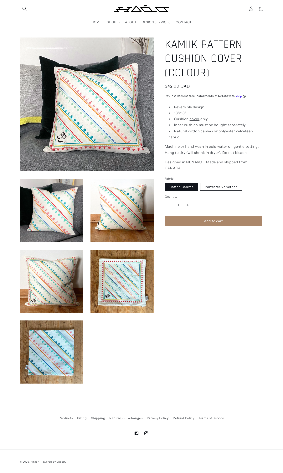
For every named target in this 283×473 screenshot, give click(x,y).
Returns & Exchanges (126, 418)
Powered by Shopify (53, 461)
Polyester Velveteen (221, 187)
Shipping (98, 418)
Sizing (82, 418)
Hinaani (35, 461)
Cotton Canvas (181, 187)
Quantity (171, 196)
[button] (25, 9)
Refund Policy (183, 418)
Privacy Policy (158, 418)
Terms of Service (211, 418)
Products (66, 418)
